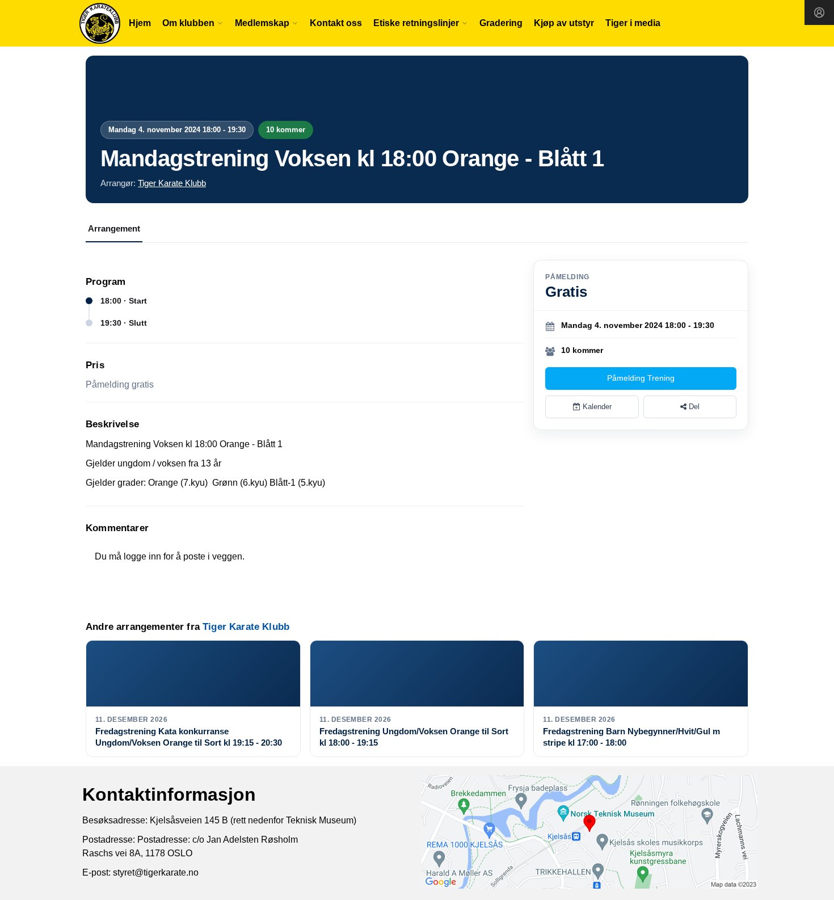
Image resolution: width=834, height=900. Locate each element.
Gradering (501, 23)
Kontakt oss (336, 23)
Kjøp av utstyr (564, 23)
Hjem (140, 23)
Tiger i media (632, 23)
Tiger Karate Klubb (172, 183)
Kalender (596, 406)
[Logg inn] (819, 12)
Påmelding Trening (641, 377)
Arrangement (114, 228)
